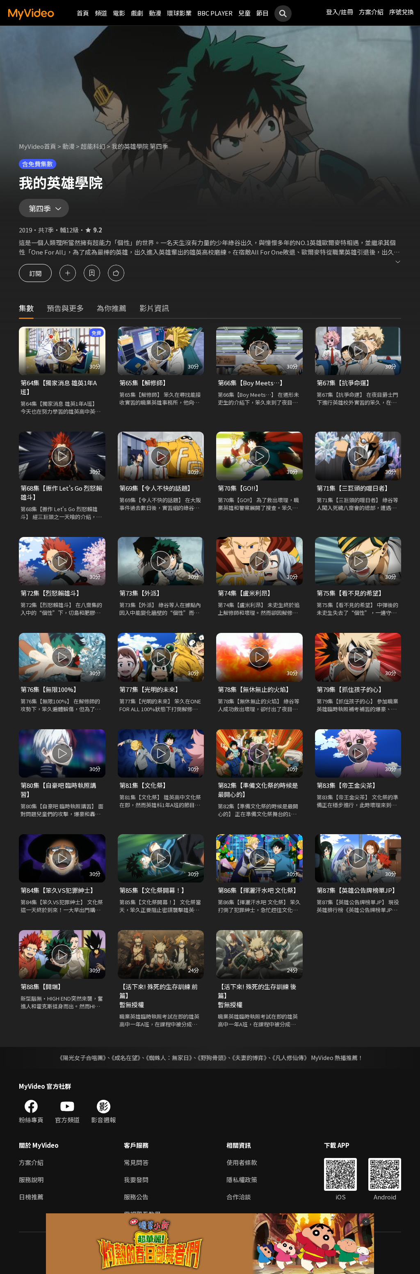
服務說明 (31, 1179)
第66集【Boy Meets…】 (252, 382)
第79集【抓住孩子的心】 (351, 689)
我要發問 (136, 1179)
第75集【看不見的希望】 (351, 593)
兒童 (244, 13)
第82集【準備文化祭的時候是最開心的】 (258, 790)
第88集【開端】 (42, 986)
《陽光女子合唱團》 (81, 1057)
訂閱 (35, 272)
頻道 (101, 13)
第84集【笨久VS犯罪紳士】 (58, 890)
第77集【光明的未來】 (150, 689)
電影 (119, 13)
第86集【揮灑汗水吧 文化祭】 (258, 890)
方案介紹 (371, 11)
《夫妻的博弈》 (249, 1057)
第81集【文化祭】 (144, 785)
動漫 (155, 13)
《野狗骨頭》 (212, 1057)
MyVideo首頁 (37, 146)
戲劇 (137, 13)
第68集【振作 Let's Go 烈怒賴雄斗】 (61, 492)
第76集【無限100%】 (50, 689)
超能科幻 (93, 146)
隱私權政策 (241, 1179)
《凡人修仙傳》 (291, 1057)
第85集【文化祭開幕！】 (153, 890)
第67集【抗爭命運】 (344, 382)
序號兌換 (401, 11)
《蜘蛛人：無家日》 (169, 1057)
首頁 (83, 13)
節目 (262, 13)
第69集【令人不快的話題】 (156, 488)
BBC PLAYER (215, 13)
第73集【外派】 (141, 593)
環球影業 (179, 13)
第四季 (40, 208)
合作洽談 (238, 1196)
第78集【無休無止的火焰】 (255, 689)
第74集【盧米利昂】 (246, 593)
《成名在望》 (126, 1057)
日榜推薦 (31, 1196)
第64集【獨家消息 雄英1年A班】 (59, 387)
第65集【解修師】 (144, 382)
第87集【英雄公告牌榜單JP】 (357, 890)
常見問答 (136, 1162)
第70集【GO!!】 (240, 488)
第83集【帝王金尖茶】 (348, 785)
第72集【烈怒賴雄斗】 (51, 593)
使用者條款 (241, 1162)
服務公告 (136, 1196)
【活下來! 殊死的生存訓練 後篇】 (257, 991)
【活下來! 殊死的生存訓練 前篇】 (158, 991)
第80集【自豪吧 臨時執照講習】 (58, 790)
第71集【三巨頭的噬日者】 (354, 488)
